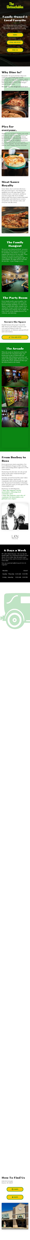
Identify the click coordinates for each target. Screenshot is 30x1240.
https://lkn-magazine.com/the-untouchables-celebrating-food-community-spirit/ (12, 492)
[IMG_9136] (15, 397)
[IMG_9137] (15, 417)
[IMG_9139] (15, 438)
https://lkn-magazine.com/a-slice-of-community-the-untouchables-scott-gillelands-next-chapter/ (14, 497)
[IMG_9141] (15, 376)
